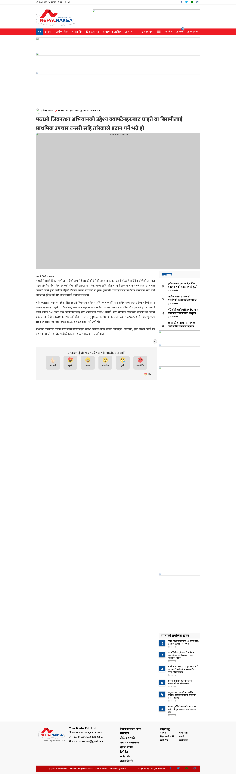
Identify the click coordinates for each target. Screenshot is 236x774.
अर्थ (58, 32)
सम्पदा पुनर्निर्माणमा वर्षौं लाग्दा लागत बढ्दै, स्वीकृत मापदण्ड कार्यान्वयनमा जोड (182, 709)
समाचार (48, 32)
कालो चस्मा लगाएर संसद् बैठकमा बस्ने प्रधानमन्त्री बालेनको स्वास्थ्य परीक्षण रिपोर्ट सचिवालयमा (183, 669)
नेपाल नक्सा (48, 111)
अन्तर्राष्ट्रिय (116, 32)
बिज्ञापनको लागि (167, 736)
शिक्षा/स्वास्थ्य (92, 32)
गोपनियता (183, 733)
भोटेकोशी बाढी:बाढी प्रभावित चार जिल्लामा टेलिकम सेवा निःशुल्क (183, 313)
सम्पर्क (181, 736)
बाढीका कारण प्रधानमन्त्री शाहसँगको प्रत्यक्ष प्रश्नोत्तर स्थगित (182, 300)
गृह (39, 32)
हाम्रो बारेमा (183, 740)
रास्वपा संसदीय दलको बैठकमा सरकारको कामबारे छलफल (180, 682)
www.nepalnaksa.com (54, 740)
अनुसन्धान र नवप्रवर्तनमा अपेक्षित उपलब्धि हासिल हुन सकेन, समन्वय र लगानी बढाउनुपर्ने (182, 695)
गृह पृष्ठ (163, 733)
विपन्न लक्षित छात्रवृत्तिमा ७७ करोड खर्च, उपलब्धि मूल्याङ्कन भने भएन (183, 642)
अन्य (127, 32)
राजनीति (78, 32)
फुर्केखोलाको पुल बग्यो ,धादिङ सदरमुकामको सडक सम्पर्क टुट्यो (182, 287)
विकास (67, 32)
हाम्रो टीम (164, 740)
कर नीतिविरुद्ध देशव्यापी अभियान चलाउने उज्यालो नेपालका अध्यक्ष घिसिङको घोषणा (181, 655)
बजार (105, 32)
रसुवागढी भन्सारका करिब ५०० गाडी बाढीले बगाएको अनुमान (181, 326)
